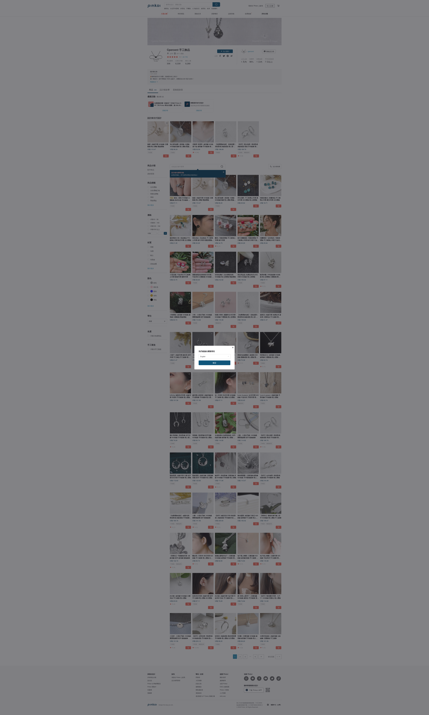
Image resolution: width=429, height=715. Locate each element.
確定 (214, 362)
